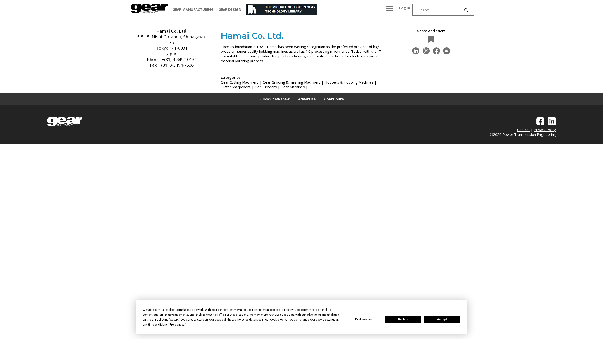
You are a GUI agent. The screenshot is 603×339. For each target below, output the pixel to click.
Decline (403, 319)
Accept (442, 319)
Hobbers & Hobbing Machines (349, 82)
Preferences (363, 319)
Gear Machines (293, 87)
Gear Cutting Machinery (240, 82)
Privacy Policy (545, 129)
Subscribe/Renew (274, 99)
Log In (404, 7)
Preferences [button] (177, 324)
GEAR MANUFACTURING (193, 9)
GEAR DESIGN (229, 9)
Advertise (307, 99)
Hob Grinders (266, 87)
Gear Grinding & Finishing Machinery (292, 82)
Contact (523, 129)
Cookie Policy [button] (278, 319)
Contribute (334, 99)
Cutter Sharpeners (236, 87)
